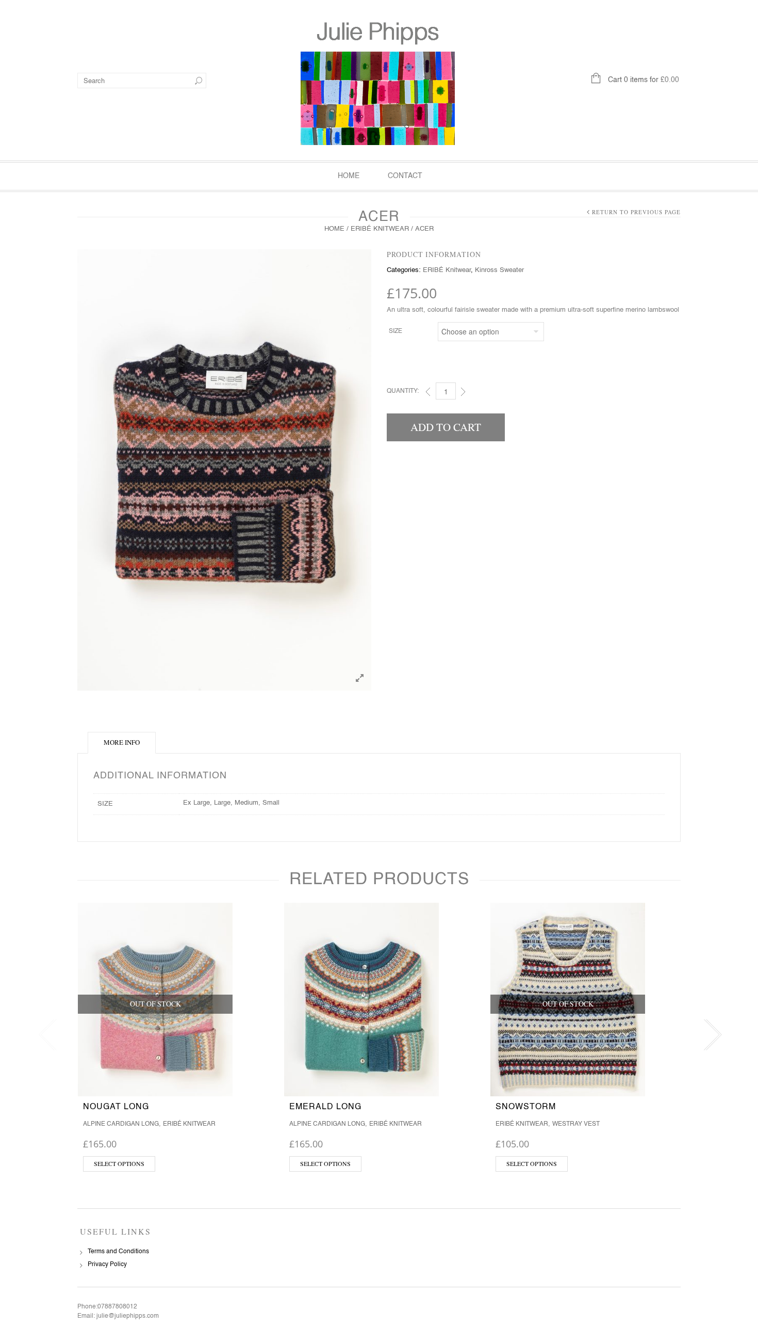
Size (395, 331)
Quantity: (403, 391)
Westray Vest (576, 1124)
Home (348, 176)
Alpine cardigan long (121, 1124)
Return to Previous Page (636, 212)
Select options (119, 1163)
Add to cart (445, 427)
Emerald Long (325, 1107)
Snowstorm (526, 1107)
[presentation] (45, 1035)
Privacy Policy (107, 1264)
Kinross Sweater (499, 270)
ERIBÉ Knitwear (380, 229)
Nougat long (116, 1107)
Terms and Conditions (118, 1252)
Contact (405, 176)
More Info (122, 742)
